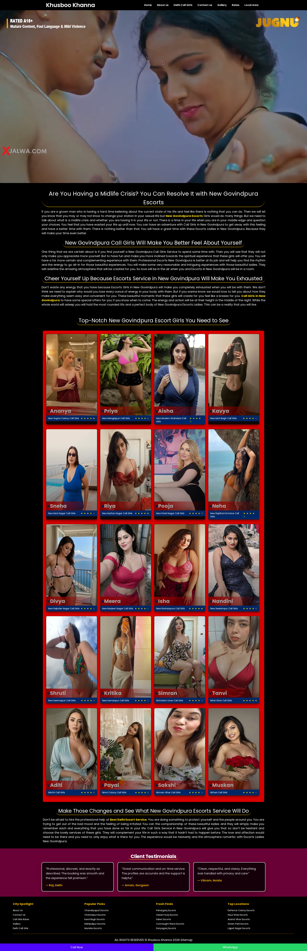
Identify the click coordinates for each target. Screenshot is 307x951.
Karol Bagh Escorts (94, 919)
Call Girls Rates (21, 919)
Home (148, 5)
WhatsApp (230, 947)
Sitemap (187, 940)
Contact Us (19, 914)
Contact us (204, 5)
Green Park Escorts (238, 923)
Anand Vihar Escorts (239, 919)
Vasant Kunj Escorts (167, 914)
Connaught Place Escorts (170, 923)
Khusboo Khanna (70, 5)
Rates (235, 5)
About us (163, 5)
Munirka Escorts (93, 928)
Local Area (251, 5)
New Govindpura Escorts (184, 216)
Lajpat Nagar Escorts (239, 928)
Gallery (222, 5)
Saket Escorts (163, 919)
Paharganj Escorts (166, 910)
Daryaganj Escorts (166, 928)
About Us (18, 910)
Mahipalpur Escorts (94, 923)
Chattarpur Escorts (95, 914)
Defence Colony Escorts (241, 910)
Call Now (77, 947)
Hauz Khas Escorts (238, 914)
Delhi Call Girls (183, 5)
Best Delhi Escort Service (128, 820)
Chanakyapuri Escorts (96, 910)
